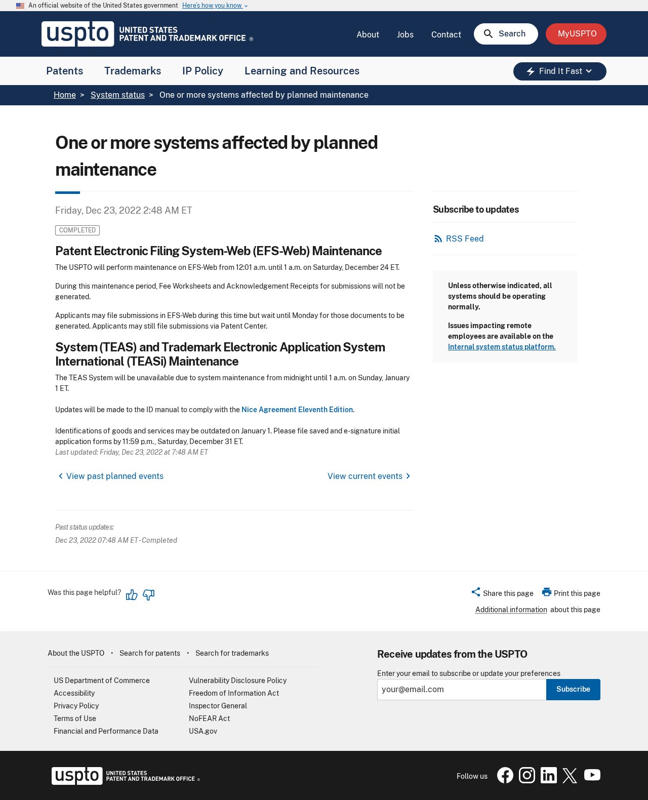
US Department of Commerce (102, 680)
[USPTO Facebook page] (503, 781)
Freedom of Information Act (234, 693)
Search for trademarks (232, 653)
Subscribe (573, 689)
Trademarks (132, 71)
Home (65, 95)
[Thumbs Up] (132, 595)
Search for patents (149, 653)
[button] (502, 595)
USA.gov (203, 731)
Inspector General (218, 706)
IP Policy (202, 71)
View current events (365, 476)
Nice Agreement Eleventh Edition (297, 410)
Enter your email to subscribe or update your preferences (468, 673)
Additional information (511, 610)
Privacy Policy (76, 706)
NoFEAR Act (209, 718)
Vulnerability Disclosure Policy (238, 680)
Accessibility (74, 693)
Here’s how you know (215, 6)
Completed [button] (77, 230)
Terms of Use (75, 718)
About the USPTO (76, 653)
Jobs (405, 34)
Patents (64, 71)
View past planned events (115, 476)
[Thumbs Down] (148, 595)
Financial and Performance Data (106, 731)
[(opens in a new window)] (525, 781)
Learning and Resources (302, 71)
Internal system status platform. (502, 347)
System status (118, 95)
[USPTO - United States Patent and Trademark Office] (124, 782)
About (367, 34)
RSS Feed (465, 239)
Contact (446, 34)
